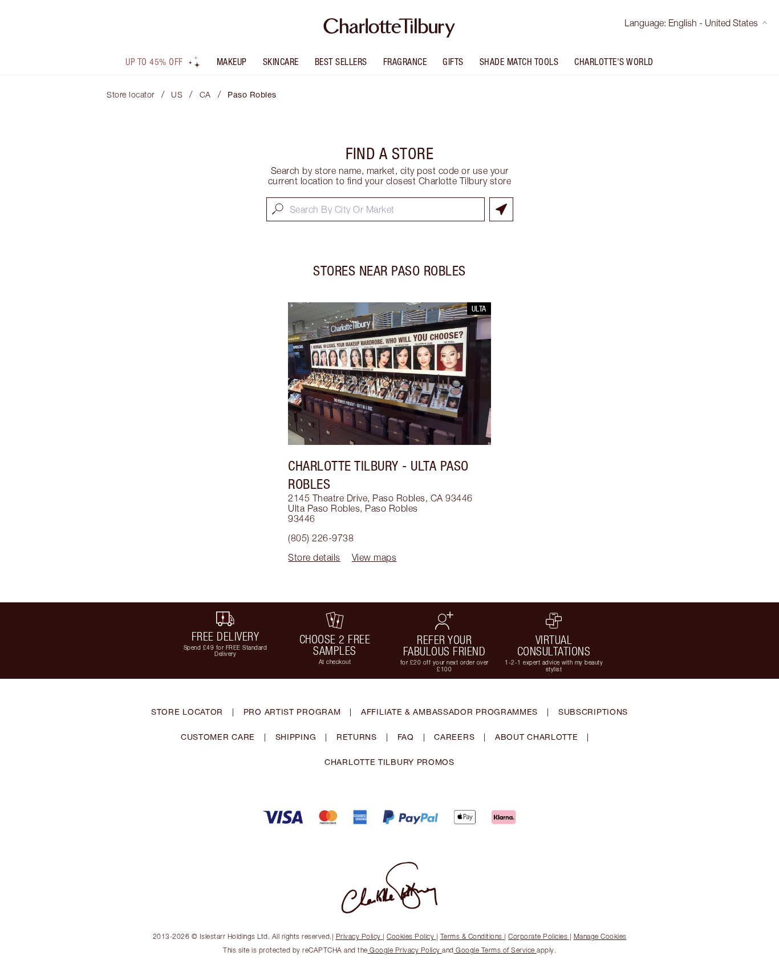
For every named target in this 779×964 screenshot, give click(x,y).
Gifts (453, 61)
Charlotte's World (614, 61)
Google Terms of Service (495, 950)
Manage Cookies (600, 936)
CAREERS (454, 737)
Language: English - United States (691, 22)
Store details (314, 557)
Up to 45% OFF (154, 61)
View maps (374, 557)
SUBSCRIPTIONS (593, 711)
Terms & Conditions (471, 936)
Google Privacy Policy (405, 950)
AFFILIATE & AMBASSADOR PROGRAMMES (449, 711)
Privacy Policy (358, 936)
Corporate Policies (537, 936)
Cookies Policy (410, 936)
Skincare (281, 61)
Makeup (232, 61)
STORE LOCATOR (187, 711)
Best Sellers (341, 61)
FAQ (405, 737)
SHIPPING (296, 737)
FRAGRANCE (405, 61)
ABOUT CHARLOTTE (536, 737)
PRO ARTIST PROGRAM (292, 711)
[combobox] (375, 209)
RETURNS (356, 737)
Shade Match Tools (519, 61)
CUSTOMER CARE (218, 737)
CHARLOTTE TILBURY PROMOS (389, 762)
